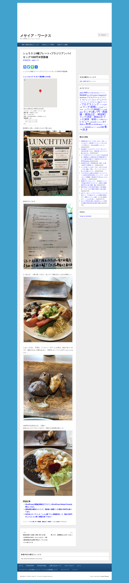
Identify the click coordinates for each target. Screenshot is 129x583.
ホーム (21, 565)
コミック (86, 102)
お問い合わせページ (55, 565)
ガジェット (86, 99)
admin (33, 60)
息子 (104, 121)
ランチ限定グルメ (102, 119)
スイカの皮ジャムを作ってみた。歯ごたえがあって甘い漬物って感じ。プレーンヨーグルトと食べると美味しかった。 (94, 169)
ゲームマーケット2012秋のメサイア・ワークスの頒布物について (38, 569)
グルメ (93, 99)
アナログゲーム (93, 97)
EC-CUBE (90, 93)
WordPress (83, 97)
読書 (102, 127)
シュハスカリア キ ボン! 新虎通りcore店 (36, 76)
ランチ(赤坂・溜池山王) (91, 116)
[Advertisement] (64, 16)
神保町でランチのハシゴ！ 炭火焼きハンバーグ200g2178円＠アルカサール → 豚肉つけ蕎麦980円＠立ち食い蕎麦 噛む (94, 183)
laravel (83, 94)
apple (81, 92)
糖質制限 (88, 127)
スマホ (91, 102)
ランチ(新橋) (89, 106)
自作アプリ (93, 127)
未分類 (96, 124)
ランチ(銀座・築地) (93, 118)
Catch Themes (105, 576)
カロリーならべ (69, 565)
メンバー (75, 569)
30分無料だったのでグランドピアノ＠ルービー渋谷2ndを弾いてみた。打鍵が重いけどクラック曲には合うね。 (94, 151)
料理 (88, 124)
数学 (84, 124)
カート (79, 565)
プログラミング (90, 104)
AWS (86, 92)
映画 (92, 124)
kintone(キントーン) (99, 93)
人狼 (91, 122)
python (95, 95)
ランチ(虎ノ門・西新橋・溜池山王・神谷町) (40, 521)
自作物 (98, 127)
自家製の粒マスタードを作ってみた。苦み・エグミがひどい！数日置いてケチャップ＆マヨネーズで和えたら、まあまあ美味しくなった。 (94, 143)
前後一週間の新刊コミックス (30, 45)
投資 (81, 124)
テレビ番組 (97, 102)
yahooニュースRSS (48, 45)
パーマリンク (63, 521)
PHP (91, 95)
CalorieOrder (30, 565)
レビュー (84, 121)
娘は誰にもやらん (97, 122)
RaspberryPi (102, 95)
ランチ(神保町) (93, 109)
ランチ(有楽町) (100, 107)
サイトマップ (65, 569)
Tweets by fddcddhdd (85, 216)
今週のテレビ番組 (62, 45)
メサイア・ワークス (35, 35)
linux (88, 95)
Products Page (41, 565)
